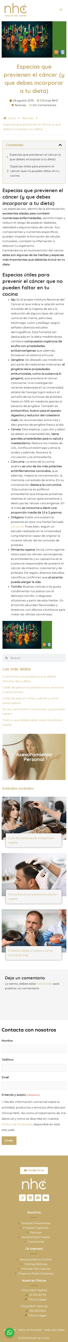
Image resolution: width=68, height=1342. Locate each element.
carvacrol (17, 526)
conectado (44, 983)
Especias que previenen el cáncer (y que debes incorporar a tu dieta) (35, 157)
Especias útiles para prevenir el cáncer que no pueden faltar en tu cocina (35, 171)
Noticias (20, 105)
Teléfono (8, 1059)
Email (5, 1077)
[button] (60, 145)
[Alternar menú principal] (61, 10)
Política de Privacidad (17, 1124)
